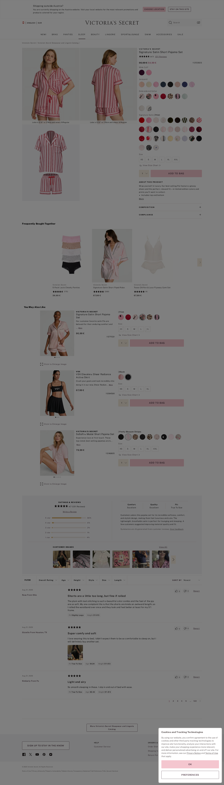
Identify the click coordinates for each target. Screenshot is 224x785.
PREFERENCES (190, 775)
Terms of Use (211, 753)
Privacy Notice (194, 753)
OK (190, 764)
